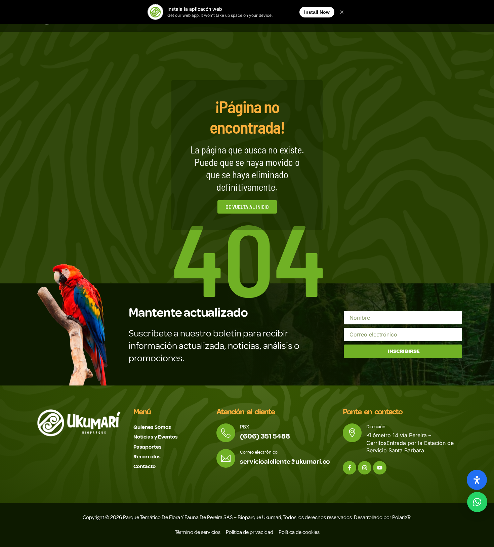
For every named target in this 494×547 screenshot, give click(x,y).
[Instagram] (364, 467)
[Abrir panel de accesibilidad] (477, 480)
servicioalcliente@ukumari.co (285, 461)
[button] (477, 502)
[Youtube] (379, 467)
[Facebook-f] (349, 467)
